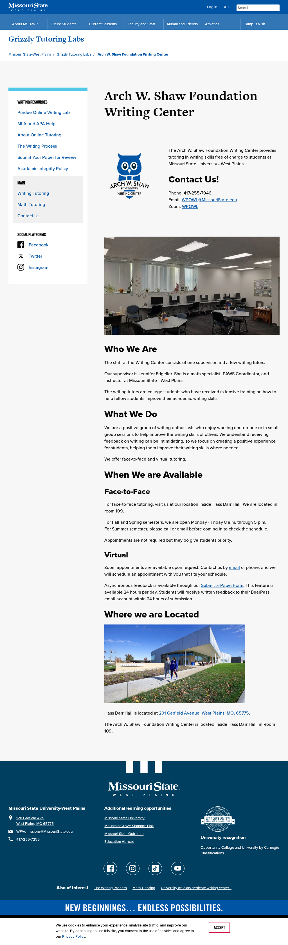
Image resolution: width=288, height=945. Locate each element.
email (234, 567)
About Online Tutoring (39, 135)
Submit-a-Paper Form (222, 585)
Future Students (63, 24)
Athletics (212, 24)
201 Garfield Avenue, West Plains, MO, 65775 (204, 713)
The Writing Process (37, 146)
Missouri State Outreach (123, 833)
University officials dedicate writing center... (196, 888)
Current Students (103, 24)
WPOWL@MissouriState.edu (209, 199)
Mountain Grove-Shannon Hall (129, 826)
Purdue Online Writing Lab (43, 112)
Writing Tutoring (33, 193)
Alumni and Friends (182, 24)
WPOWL (190, 206)
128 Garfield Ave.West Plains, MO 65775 (35, 820)
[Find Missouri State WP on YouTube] (177, 868)
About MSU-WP (25, 24)
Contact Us (28, 215)
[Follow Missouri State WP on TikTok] (155, 868)
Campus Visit (254, 24)
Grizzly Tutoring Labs (46, 39)
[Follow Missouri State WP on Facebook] (110, 868)
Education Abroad (119, 841)
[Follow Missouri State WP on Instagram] (133, 868)
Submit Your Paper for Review (46, 157)
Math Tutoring (31, 204)
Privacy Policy (73, 936)
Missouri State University (124, 818)
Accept (219, 927)
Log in (212, 7)
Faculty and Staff (141, 24)
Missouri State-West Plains (29, 54)
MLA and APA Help (36, 123)
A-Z (227, 7)
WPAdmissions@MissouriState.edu (44, 831)
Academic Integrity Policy (42, 168)
